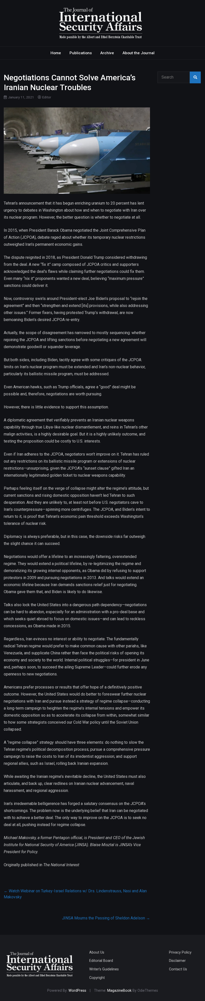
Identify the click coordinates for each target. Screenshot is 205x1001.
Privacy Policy (180, 952)
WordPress (77, 990)
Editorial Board (101, 961)
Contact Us (178, 969)
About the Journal (138, 53)
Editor (46, 97)
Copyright (97, 978)
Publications (81, 53)
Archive (107, 53)
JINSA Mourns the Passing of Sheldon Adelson (106, 918)
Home (55, 53)
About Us (96, 952)
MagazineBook (119, 990)
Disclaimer (177, 961)
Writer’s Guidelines (104, 969)
